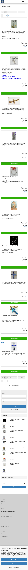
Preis (3, 393)
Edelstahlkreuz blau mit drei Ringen (9, 315)
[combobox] (13, 12)
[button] (2, 12)
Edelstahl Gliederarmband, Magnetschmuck (11, 141)
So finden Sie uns (4, 539)
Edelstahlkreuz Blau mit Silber (8, 351)
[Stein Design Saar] (2, 1)
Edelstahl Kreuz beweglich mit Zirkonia (10, 245)
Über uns (2, 508)
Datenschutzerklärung (22, 557)
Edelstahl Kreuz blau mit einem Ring (9, 280)
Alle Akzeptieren (14, 559)
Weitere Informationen (14, 567)
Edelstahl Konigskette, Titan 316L (9, 176)
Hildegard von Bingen (5, 518)
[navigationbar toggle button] (26, 1)
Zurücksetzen (14, 409)
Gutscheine (3, 501)
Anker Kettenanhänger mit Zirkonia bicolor (11, 29)
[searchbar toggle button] (19, 1)
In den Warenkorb (14, 53)
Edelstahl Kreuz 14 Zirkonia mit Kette (9, 210)
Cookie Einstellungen (5, 521)
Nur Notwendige (14, 563)
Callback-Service (4, 536)
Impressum (3, 499)
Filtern (14, 406)
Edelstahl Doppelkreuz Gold (8, 106)
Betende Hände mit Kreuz (7, 65)
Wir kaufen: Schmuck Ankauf (6, 516)
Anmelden (14, 486)
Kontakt (2, 503)
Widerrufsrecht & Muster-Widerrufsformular (9, 506)
